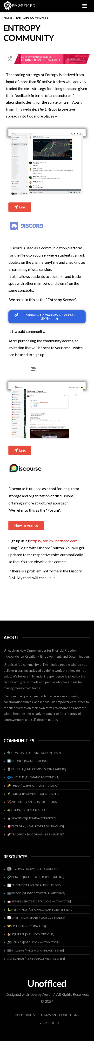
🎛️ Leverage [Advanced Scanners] (32, 869)
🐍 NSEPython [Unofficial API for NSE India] (40, 909)
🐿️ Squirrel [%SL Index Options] (30, 934)
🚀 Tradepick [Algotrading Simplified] (35, 834)
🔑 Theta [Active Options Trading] (32, 785)
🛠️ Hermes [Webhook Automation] (33, 942)
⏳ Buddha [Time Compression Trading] (36, 769)
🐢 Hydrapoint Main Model (27, 810)
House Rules (25, 1015)
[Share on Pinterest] (60, 607)
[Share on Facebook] (18, 607)
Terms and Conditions (59, 1015)
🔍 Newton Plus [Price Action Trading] (36, 753)
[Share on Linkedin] (75, 607)
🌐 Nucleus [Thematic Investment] (33, 777)
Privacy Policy (47, 1023)
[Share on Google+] (46, 607)
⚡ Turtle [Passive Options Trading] (33, 793)
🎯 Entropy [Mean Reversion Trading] (35, 826)
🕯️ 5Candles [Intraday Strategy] (31, 818)
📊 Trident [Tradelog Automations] (34, 885)
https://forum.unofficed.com (53, 540)
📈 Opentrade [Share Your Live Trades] (36, 917)
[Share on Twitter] (32, 607)
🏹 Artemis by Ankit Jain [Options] (32, 802)
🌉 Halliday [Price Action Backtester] (35, 950)
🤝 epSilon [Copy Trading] (26, 926)
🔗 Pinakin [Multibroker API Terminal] (35, 877)
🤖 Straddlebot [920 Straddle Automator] (39, 901)
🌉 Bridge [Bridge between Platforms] (36, 893)
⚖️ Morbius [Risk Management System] (36, 958)
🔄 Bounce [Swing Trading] (27, 761)
